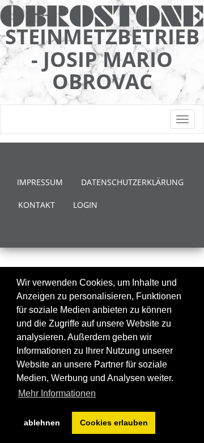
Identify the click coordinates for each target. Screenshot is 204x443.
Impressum (40, 182)
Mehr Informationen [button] (57, 393)
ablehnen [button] (42, 422)
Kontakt (36, 204)
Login (85, 204)
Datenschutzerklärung (132, 182)
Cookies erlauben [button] (114, 422)
